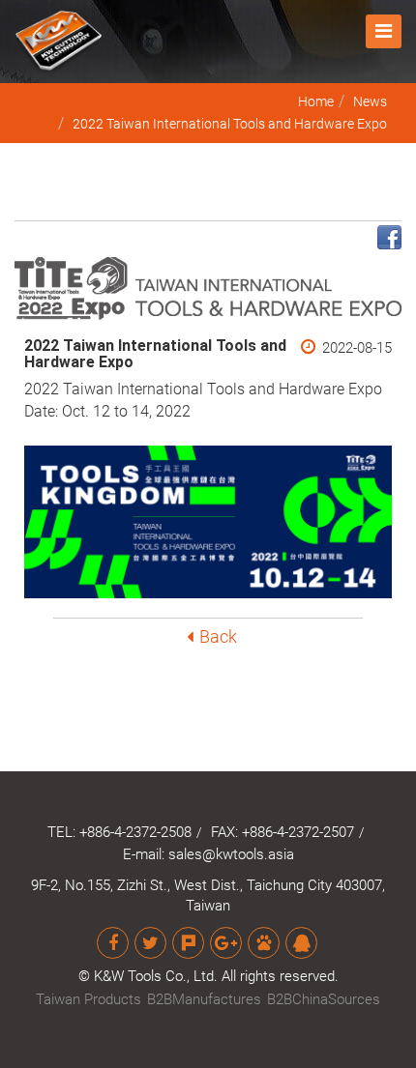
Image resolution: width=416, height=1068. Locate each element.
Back (218, 636)
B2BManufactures (204, 999)
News (370, 101)
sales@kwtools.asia (231, 854)
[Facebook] (113, 943)
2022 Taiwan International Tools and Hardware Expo (230, 123)
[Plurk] (188, 943)
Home (316, 101)
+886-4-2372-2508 (135, 832)
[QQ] (301, 943)
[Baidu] (264, 943)
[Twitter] (150, 943)
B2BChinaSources (323, 999)
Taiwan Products (88, 999)
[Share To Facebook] (389, 236)
